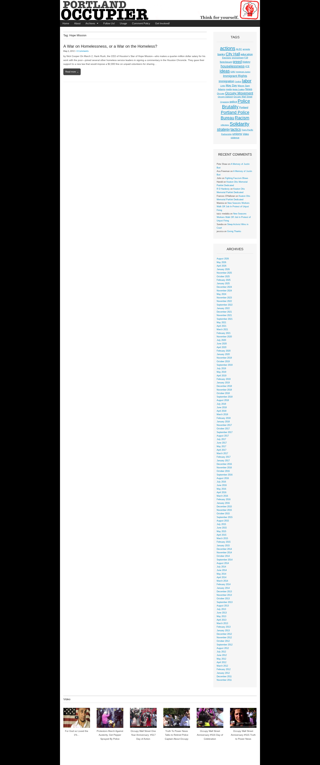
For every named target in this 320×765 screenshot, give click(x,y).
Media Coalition (238, 89)
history (246, 61)
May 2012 (221, 659)
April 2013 (221, 620)
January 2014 (223, 588)
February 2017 (223, 457)
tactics (235, 129)
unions (237, 134)
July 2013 (221, 609)
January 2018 (223, 421)
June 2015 (222, 528)
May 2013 (221, 616)
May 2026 (221, 262)
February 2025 (223, 280)
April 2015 (221, 535)
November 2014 (224, 552)
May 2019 (221, 372)
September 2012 (224, 645)
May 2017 (221, 446)
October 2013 (223, 598)
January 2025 (223, 283)
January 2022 (223, 308)
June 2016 (222, 485)
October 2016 (223, 471)
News (248, 89)
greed (237, 61)
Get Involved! (162, 23)
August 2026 (223, 259)
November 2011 (224, 680)
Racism (242, 117)
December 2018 (224, 386)
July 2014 (221, 567)
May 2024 (221, 294)
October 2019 (223, 361)
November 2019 (224, 358)
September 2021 (224, 319)
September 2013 (224, 602)
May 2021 (221, 322)
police (233, 101)
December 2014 (224, 549)
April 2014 (221, 577)
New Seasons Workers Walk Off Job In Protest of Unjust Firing (233, 206)
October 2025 (223, 276)
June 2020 (222, 344)
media (229, 89)
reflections (225, 125)
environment (238, 58)
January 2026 (223, 269)
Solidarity (239, 124)
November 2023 (224, 298)
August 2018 (223, 400)
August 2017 (223, 436)
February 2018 (223, 418)
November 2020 (224, 337)
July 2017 (221, 439)
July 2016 (221, 482)
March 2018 (222, 414)
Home (65, 23)
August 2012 (223, 648)
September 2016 (224, 475)
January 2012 (223, 673)
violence (235, 137)
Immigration (226, 81)
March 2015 (222, 538)
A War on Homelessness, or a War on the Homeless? (110, 46)
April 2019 (221, 376)
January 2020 (223, 354)
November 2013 (224, 595)
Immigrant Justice (243, 72)
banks (221, 54)
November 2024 (224, 291)
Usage (123, 23)
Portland (243, 107)
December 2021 (224, 312)
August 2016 (223, 478)
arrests (246, 49)
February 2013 (223, 627)
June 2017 (222, 443)
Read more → (72, 71)
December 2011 (224, 676)
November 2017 (224, 425)
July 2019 (221, 368)
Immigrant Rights (235, 76)
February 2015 (223, 542)
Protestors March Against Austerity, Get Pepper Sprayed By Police (110, 735)
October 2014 (223, 556)
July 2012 (221, 652)
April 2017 (221, 450)
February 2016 (223, 499)
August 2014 (223, 563)
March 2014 (222, 581)
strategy (223, 129)
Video (246, 134)
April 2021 (221, 326)
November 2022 (224, 301)
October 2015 (223, 513)
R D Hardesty (223, 189)
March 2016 (222, 496)
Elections (226, 57)
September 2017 (224, 432)
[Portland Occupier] (160, 10)
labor (247, 80)
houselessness (233, 66)
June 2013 (222, 613)
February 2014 (223, 584)
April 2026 (221, 266)
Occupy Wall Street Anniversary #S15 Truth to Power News (243, 735)
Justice (238, 82)
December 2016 (224, 464)
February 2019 (223, 379)
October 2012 (223, 641)
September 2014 (224, 560)
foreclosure (226, 62)
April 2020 (221, 347)
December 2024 (224, 287)
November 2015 (224, 510)
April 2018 (221, 411)
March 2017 (222, 453)
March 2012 (222, 666)
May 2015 (221, 531)
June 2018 (222, 407)
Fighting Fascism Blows (236, 178)
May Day (231, 85)
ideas (225, 71)
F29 (246, 58)
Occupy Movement (239, 93)
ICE (247, 66)
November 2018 (224, 390)
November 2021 (224, 315)
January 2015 (223, 545)
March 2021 (222, 329)
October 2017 (223, 428)
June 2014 (222, 570)
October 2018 (223, 393)
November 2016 (224, 467)
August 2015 (223, 521)
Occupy (220, 93)
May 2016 (221, 489)
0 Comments (82, 51)
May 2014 (221, 574)
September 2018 (224, 397)
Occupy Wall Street (243, 96)
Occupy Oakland (225, 97)
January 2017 (223, 460)
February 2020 (223, 351)
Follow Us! (109, 23)
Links (222, 86)
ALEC (239, 49)
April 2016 (221, 492)
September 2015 (224, 517)
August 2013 (223, 606)
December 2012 (224, 634)
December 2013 (224, 591)
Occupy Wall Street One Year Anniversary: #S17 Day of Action (143, 735)
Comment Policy (141, 23)
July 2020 (221, 340)
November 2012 (224, 637)
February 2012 (223, 669)
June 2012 (222, 655)
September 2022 (224, 305)
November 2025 (224, 273)
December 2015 (224, 506)
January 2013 (223, 630)
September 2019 (224, 365)
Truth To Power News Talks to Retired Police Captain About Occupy (176, 735)
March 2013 (222, 623)
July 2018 (221, 404)
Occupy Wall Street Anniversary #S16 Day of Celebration (210, 735)
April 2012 (221, 662)
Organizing (224, 102)
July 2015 (221, 524)
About (77, 23)
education (247, 54)
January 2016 (223, 503)
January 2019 (223, 383)
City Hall (233, 54)
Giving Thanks (234, 231)
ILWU (232, 72)
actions (227, 48)
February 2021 (223, 333)
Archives (90, 23)
